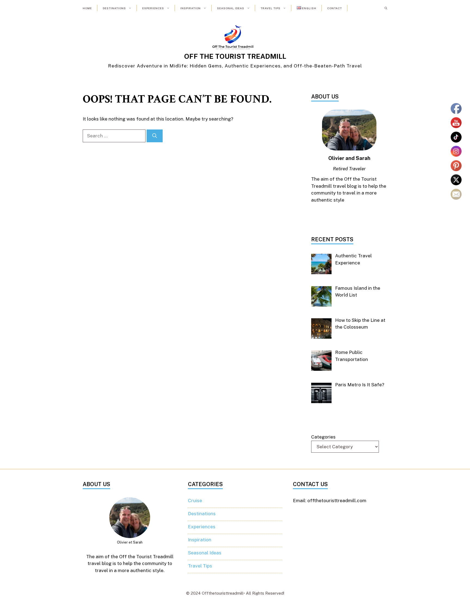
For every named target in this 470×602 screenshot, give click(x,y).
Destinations (114, 8)
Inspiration (190, 8)
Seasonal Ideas (230, 8)
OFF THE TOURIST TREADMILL (235, 56)
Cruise (195, 500)
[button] (386, 8)
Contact (334, 8)
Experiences (153, 8)
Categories (323, 437)
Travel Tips (270, 8)
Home (87, 8)
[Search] (155, 136)
